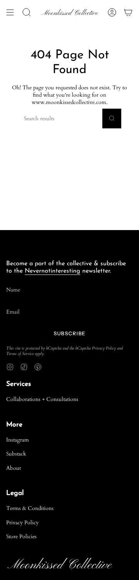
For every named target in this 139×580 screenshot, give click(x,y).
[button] (27, 12)
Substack (16, 453)
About (13, 468)
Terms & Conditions (30, 508)
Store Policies (21, 536)
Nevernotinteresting (52, 271)
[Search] (111, 118)
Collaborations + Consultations (42, 399)
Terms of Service (20, 354)
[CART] (128, 12)
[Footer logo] (35, 242)
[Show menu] (10, 12)
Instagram (17, 440)
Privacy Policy (104, 348)
